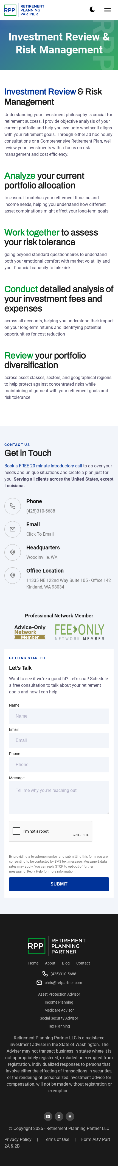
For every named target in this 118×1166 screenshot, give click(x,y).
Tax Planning (59, 1026)
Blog (66, 963)
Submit (59, 884)
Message (16, 778)
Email (13, 729)
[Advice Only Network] (29, 632)
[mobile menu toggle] (108, 10)
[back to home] (24, 10)
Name (14, 705)
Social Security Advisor (59, 1018)
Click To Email (40, 534)
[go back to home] (57, 946)
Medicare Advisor (59, 1010)
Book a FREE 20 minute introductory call (43, 465)
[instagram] (59, 1116)
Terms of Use (56, 1139)
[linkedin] (48, 1116)
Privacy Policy (18, 1139)
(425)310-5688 (40, 511)
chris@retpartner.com (63, 982)
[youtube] (70, 1116)
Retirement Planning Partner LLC (77, 1128)
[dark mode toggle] (92, 9)
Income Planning (59, 1002)
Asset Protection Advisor (59, 994)
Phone (14, 753)
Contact (83, 963)
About (50, 963)
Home (33, 963)
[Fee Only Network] (80, 632)
